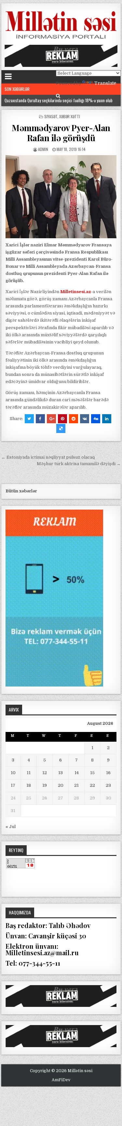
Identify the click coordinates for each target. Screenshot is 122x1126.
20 (60, 785)
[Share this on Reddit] (73, 418)
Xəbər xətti (69, 116)
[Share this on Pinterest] (62, 418)
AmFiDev (61, 1080)
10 (13, 772)
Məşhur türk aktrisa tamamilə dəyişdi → (79, 463)
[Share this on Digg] (95, 418)
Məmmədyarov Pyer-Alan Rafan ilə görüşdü (61, 132)
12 (44, 772)
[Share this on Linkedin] (106, 418)
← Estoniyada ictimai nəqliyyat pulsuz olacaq (48, 457)
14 (77, 772)
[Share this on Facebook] (40, 418)
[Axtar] (58, 96)
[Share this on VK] (84, 418)
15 (92, 772)
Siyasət (50, 116)
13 (60, 772)
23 (108, 785)
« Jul (11, 826)
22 (92, 785)
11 (29, 772)
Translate (105, 83)
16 (108, 772)
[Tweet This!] (29, 418)
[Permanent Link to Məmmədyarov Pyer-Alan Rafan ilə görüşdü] (61, 196)
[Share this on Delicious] (60, 428)
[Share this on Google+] (51, 418)
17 (13, 785)
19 (44, 785)
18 (28, 785)
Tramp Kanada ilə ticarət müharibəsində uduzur (43, 100)
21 (76, 785)
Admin (43, 149)
